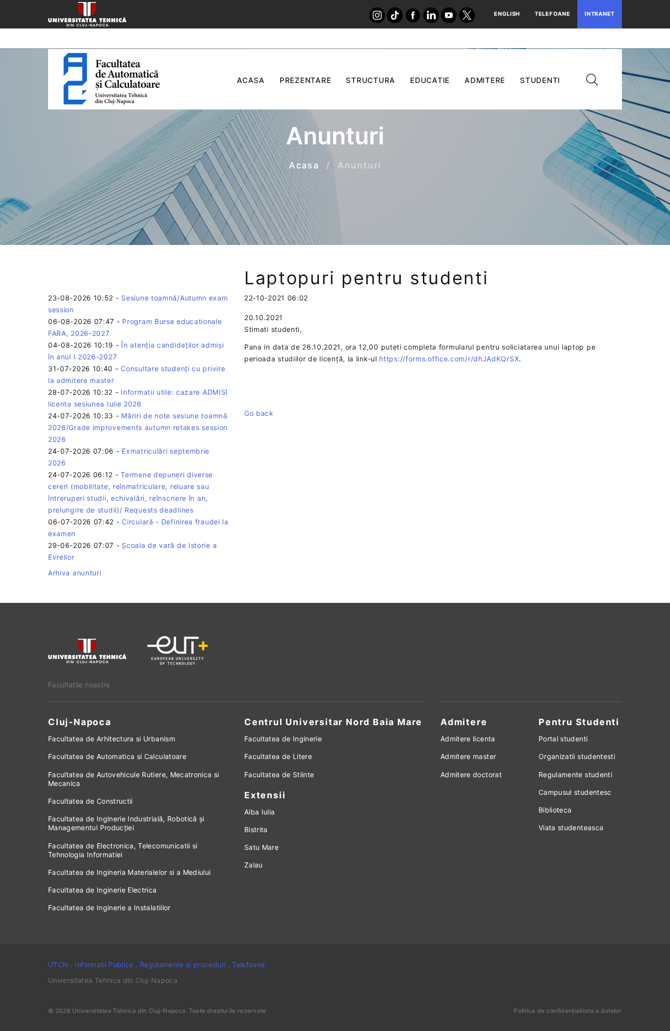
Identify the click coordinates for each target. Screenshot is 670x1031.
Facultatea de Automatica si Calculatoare (117, 756)
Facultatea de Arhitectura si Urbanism (111, 738)
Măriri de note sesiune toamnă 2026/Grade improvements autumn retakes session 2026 (138, 427)
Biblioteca (555, 810)
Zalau (253, 865)
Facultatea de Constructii (90, 801)
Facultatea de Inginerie (283, 738)
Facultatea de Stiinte (279, 774)
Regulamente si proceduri (183, 964)
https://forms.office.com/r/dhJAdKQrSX (449, 358)
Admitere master (468, 756)
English (507, 13)
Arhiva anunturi (75, 573)
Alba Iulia (259, 812)
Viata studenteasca (571, 827)
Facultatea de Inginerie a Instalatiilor (109, 907)
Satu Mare (261, 847)
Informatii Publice (104, 964)
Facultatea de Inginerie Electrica (102, 890)
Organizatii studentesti (577, 756)
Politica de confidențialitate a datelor (568, 1010)
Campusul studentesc (575, 792)
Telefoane (552, 13)
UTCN (58, 964)
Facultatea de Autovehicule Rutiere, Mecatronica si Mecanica (133, 778)
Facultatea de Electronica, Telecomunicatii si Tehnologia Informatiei (123, 850)
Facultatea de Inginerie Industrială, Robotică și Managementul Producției (126, 823)
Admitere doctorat (471, 774)
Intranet (600, 13)
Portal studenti (563, 738)
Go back (259, 413)
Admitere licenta (467, 738)
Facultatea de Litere (278, 756)
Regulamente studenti (575, 774)
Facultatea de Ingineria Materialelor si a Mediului (129, 872)
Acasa (304, 166)
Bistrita (256, 829)
